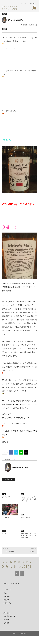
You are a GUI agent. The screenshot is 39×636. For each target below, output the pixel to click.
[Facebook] (11, 452)
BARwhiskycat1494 (16, 20)
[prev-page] (3, 542)
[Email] (26, 452)
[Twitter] (16, 452)
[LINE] (21, 452)
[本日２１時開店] (29, 509)
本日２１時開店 (25, 517)
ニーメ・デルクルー (9, 551)
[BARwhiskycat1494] (5, 20)
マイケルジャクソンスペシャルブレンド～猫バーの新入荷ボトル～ (28, 499)
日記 (4, 14)
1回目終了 (32, 551)
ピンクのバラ (6, 497)
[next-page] (7, 542)
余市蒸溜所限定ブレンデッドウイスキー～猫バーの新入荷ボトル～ (28, 535)
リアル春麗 (5, 517)
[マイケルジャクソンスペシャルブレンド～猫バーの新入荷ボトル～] (29, 489)
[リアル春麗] (10, 509)
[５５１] (10, 526)
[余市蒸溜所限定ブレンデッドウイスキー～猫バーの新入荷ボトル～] (29, 526)
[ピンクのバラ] (10, 489)
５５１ (4, 533)
